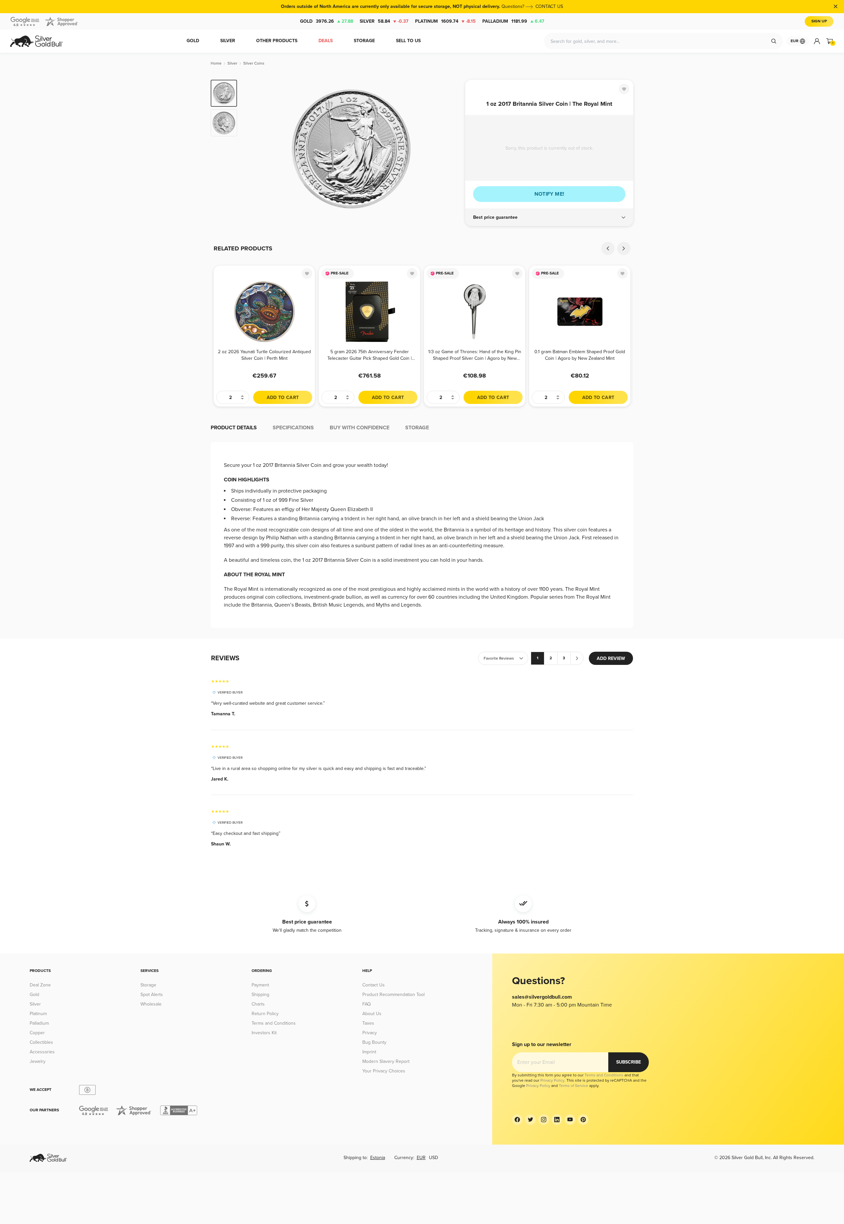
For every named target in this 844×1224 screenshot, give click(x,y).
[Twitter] (530, 1119)
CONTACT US (549, 6)
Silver (384, 21)
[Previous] (252, 149)
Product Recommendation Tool (393, 994)
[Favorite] (624, 89)
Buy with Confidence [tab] (359, 427)
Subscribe (628, 1062)
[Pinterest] (583, 1119)
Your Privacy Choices (383, 1071)
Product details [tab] (234, 427)
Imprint (369, 1052)
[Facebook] (517, 1119)
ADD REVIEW (611, 658)
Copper (37, 1033)
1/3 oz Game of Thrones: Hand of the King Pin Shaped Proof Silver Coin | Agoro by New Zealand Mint (474, 355)
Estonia (377, 1157)
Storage (148, 985)
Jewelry (37, 1061)
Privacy (369, 1033)
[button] (549, 217)
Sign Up (819, 21)
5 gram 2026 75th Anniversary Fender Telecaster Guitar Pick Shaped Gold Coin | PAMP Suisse (369, 355)
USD (433, 1157)
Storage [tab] (417, 427)
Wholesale (151, 1004)
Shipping (260, 994)
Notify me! (549, 194)
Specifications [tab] (293, 427)
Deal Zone (40, 985)
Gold (326, 21)
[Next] (450, 149)
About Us (371, 1013)
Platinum (445, 21)
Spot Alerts (151, 994)
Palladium (513, 21)
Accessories (42, 1052)
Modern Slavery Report (385, 1061)
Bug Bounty (374, 1042)
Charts (258, 1004)
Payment (260, 985)
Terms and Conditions (274, 1023)
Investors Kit (264, 1033)
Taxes (368, 1023)
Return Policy (265, 1013)
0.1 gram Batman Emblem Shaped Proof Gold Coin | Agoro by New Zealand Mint (579, 355)
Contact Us (373, 985)
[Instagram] (543, 1119)
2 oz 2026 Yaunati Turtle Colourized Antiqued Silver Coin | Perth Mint (264, 355)
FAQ (366, 1004)
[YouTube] (570, 1119)
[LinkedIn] (557, 1119)
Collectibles (41, 1042)
